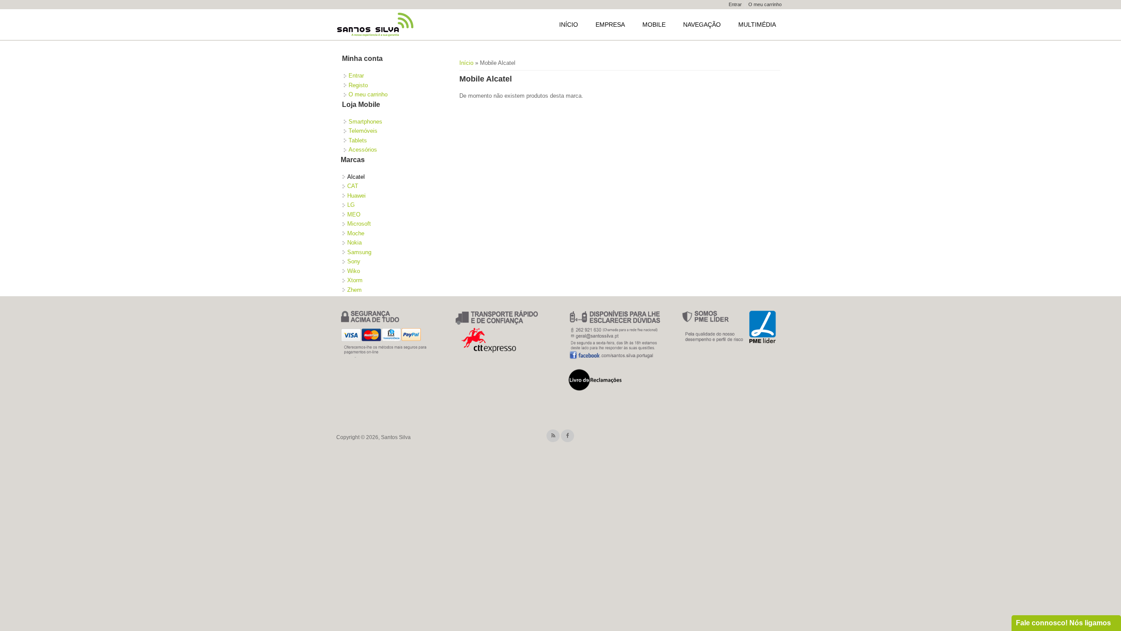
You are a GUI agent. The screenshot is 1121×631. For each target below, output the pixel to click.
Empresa (610, 24)
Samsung (359, 252)
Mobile (654, 24)
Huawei (356, 195)
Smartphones (365, 121)
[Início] (375, 24)
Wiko (353, 271)
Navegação (702, 24)
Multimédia (757, 24)
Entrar (735, 4)
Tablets (358, 140)
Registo (358, 85)
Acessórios (363, 149)
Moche (355, 233)
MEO (353, 214)
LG (351, 205)
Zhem (354, 290)
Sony (353, 261)
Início (568, 24)
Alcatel (356, 177)
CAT (352, 186)
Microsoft (359, 223)
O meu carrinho (765, 4)
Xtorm (355, 280)
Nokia (354, 242)
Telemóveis (363, 131)
